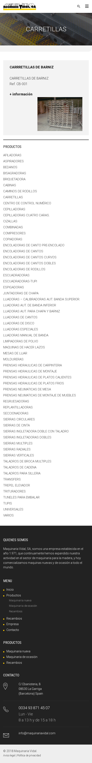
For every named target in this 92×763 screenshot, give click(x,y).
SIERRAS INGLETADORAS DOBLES (27, 437)
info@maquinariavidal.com (37, 733)
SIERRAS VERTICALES (18, 455)
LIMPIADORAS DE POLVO (20, 341)
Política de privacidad (29, 755)
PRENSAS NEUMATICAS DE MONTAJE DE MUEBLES (39, 395)
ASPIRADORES (13, 161)
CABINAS (9, 185)
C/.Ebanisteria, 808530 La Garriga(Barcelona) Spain (31, 688)
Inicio (10, 589)
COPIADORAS (12, 239)
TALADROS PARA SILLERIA (21, 473)
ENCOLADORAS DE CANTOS (23, 251)
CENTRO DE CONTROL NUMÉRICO (27, 203)
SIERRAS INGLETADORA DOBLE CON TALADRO (36, 431)
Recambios (15, 611)
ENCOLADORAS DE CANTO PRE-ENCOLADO (33, 245)
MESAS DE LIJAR (15, 353)
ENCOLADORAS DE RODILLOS (24, 269)
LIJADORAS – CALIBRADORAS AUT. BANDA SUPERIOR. (41, 299)
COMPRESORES (14, 233)
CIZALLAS (10, 221)
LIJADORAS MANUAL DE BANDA (25, 335)
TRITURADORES (14, 491)
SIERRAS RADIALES (17, 449)
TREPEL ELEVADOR (16, 485)
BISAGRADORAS (14, 173)
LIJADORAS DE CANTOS (20, 317)
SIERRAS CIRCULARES (19, 419)
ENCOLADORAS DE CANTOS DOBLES (29, 263)
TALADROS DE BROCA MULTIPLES (27, 461)
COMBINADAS (13, 227)
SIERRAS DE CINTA (16, 425)
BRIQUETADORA (14, 179)
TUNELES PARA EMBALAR (21, 497)
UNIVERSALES (13, 509)
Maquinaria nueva (20, 600)
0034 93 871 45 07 (34, 708)
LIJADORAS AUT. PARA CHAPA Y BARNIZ (31, 311)
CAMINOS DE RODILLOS (20, 191)
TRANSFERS (12, 479)
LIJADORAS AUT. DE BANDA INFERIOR (29, 305)
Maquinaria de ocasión (23, 605)
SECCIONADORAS (15, 413)
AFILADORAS (12, 155)
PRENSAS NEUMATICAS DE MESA (27, 389)
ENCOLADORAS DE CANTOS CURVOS (29, 257)
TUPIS (7, 503)
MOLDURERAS (13, 359)
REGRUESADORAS (16, 401)
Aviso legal (9, 755)
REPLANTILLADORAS (18, 407)
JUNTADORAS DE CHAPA (21, 293)
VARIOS (8, 515)
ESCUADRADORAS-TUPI (20, 281)
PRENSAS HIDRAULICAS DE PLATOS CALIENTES (37, 377)
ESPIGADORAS (13, 287)
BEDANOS (10, 167)
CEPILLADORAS (14, 209)
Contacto (12, 630)
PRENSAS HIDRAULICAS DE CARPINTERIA (32, 365)
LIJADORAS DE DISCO (18, 323)
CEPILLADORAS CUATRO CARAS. (26, 215)
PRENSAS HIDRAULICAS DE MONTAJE (30, 371)
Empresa (12, 624)
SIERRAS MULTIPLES (18, 443)
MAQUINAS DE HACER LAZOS (24, 347)
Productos (13, 595)
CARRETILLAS (13, 197)
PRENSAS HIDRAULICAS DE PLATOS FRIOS (33, 383)
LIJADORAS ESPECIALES (20, 329)
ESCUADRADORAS (16, 275)
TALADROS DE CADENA (19, 467)
